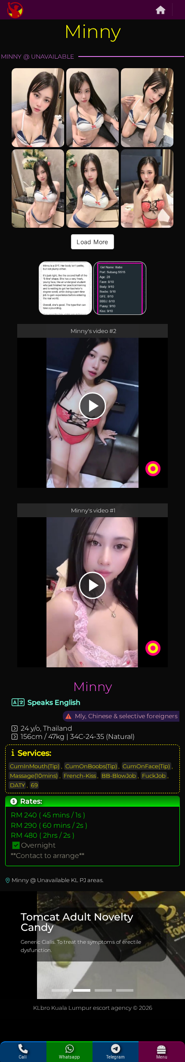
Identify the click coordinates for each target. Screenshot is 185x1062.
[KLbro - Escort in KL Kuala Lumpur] (15, 10)
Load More (92, 241)
